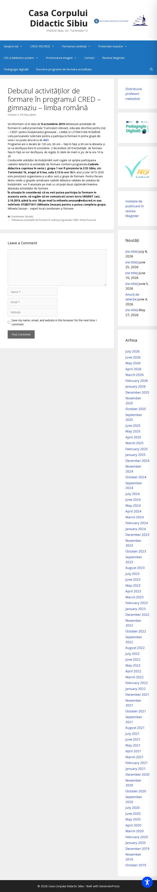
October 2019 (135, 865)
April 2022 (133, 671)
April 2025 (133, 437)
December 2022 (137, 614)
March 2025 (134, 443)
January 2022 (135, 688)
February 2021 (136, 762)
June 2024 (133, 499)
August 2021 (135, 727)
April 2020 (133, 825)
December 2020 (137, 774)
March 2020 (134, 831)
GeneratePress (109, 886)
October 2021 (135, 711)
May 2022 (133, 665)
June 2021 (133, 739)
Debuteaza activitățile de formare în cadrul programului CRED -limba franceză (53, 219)
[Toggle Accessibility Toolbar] (147, 882)
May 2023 (133, 585)
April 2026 (133, 369)
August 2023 (135, 568)
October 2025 (135, 409)
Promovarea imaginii (59, 58)
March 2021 (134, 757)
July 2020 (132, 807)
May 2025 (133, 431)
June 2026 (133, 357)
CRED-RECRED (40, 46)
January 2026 (135, 386)
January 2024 (135, 529)
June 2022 (133, 659)
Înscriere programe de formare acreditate (64, 69)
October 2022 (135, 631)
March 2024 (134, 517)
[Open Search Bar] (151, 69)
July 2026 (132, 351)
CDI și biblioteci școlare (19, 58)
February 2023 (136, 603)
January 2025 (135, 454)
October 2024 (135, 477)
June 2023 (133, 579)
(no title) (131, 251)
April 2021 (133, 751)
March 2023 (134, 597)
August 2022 (135, 647)
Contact (89, 58)
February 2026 (136, 380)
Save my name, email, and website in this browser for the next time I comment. (54, 322)
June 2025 (133, 425)
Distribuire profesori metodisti (133, 94)
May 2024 (133, 505)
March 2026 (134, 374)
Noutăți (29, 216)
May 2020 (133, 819)
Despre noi (11, 46)
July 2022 (132, 653)
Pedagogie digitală (16, 69)
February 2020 (136, 837)
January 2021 (135, 768)
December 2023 (137, 534)
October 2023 (135, 551)
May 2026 (133, 363)
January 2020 (135, 842)
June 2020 (133, 813)
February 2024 (136, 523)
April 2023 (133, 591)
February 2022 (136, 683)
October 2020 (135, 791)
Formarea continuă (74, 46)
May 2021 (133, 745)
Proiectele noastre (110, 46)
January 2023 (135, 609)
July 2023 (132, 573)
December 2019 (137, 848)
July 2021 (132, 733)
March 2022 (134, 677)
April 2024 (133, 511)
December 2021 (137, 694)
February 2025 (136, 449)
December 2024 (137, 460)
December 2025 (137, 392)
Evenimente (17, 216)
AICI (45, 140)
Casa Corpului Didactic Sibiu (58, 18)
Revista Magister (113, 58)
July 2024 (132, 494)
